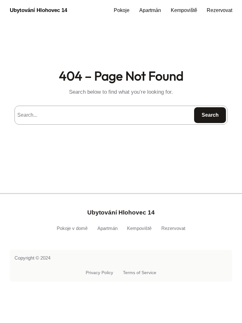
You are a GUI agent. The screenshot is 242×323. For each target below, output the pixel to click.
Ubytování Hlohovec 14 (38, 10)
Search (210, 115)
